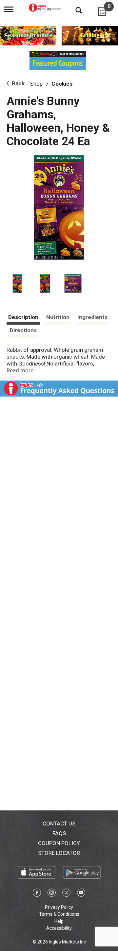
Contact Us (59, 823)
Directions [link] (23, 330)
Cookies (61, 83)
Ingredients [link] (92, 317)
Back (17, 83)
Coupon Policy (59, 843)
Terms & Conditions (59, 914)
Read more (20, 370)
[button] (17, 283)
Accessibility (59, 928)
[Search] (74, 10)
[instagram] (52, 893)
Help (59, 921)
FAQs (59, 833)
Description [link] (23, 317)
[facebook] (37, 893)
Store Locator (59, 853)
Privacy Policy (59, 907)
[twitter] (66, 893)
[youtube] (81, 893)
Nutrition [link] (57, 317)
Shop (36, 83)
